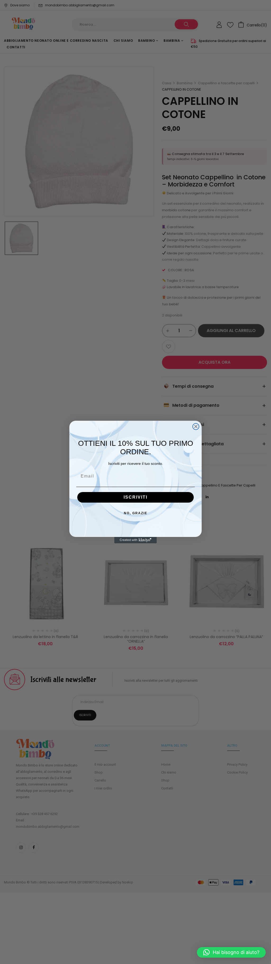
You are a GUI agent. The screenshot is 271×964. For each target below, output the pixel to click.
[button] (231, 952)
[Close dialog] (196, 426)
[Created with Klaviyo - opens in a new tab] (135, 540)
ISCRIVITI (135, 497)
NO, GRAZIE (135, 513)
